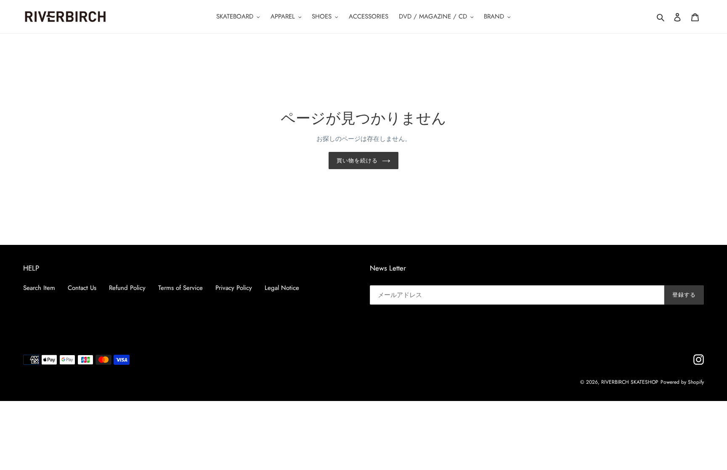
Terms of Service (180, 287)
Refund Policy (127, 287)
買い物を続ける (357, 161)
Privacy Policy (233, 287)
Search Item (39, 287)
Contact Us (82, 287)
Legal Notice (282, 287)
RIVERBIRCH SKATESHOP (629, 382)
